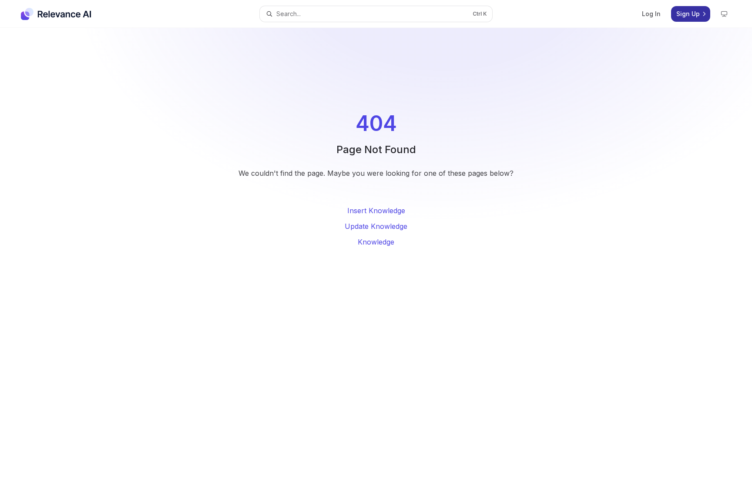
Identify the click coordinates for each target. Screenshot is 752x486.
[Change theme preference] (724, 14)
